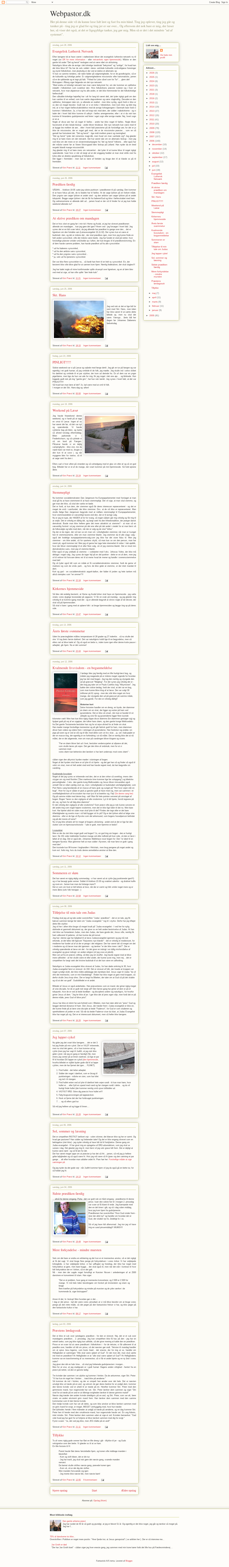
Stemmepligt (61, 492)
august (155, 161)
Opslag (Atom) (100, 1500)
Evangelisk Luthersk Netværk (72, 51)
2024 (152, 81)
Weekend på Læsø (65, 410)
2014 (152, 106)
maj (154, 293)
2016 (152, 98)
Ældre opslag (128, 1490)
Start (94, 1490)
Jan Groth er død (59, 1544)
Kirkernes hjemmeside (68, 588)
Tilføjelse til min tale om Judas (73, 912)
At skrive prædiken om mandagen (75, 218)
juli (153, 165)
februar (156, 306)
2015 (152, 102)
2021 (152, 89)
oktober (156, 153)
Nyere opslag (59, 1490)
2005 (152, 315)
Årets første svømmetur (68, 631)
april (154, 297)
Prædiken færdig (63, 184)
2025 (152, 77)
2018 (152, 94)
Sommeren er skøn (65, 873)
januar (155, 310)
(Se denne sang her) (124, 793)
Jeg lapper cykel (63, 1037)
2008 (152, 132)
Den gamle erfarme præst (74, 1521)
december (157, 144)
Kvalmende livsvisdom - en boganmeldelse (82, 667)
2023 (152, 85)
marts (155, 301)
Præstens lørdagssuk (66, 1330)
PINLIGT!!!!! (61, 362)
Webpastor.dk (70, 13)
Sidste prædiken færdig (68, 1193)
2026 (152, 72)
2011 (152, 119)
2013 (152, 111)
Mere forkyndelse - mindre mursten (76, 1250)
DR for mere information (74, 59)
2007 (152, 136)
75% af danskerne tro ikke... (62, 1536)
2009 (152, 128)
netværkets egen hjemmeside (107, 59)
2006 (152, 141)
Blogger (129, 1561)
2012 (152, 115)
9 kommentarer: (90, 1480)
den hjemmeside (90, 1059)
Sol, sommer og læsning (69, 1131)
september (157, 157)
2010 (152, 123)
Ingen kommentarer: (92, 168)
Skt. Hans (59, 295)
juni (154, 170)
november (157, 149)
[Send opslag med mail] (106, 168)
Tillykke (58, 1435)
